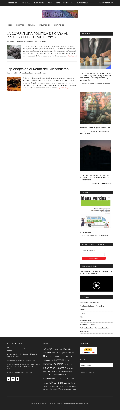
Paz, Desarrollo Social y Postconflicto (92, 306)
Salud (81, 317)
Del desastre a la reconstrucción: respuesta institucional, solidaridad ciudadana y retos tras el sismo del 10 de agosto (23, 366)
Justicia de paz (62, 371)
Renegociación (72, 386)
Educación (69, 364)
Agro (54, 349)
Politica (52, 382)
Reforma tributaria (58, 386)
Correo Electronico (88, 251)
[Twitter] (8, 379)
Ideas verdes (85, 232)
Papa (57, 379)
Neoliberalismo (49, 379)
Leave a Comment (40, 41)
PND (72, 379)
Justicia (54, 371)
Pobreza (45, 383)
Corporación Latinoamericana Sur (60, 14)
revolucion (45, 389)
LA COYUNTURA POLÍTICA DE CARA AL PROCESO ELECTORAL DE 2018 (37, 35)
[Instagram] (13, 379)
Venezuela (67, 389)
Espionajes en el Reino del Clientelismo (38, 69)
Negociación (60, 374)
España (71, 368)
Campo (53, 352)
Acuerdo (47, 348)
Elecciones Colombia (54, 367)
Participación (62, 379)
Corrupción (68, 356)
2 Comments (104, 235)
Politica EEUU (63, 383)
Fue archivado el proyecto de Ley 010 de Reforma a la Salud (96, 272)
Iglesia (48, 371)
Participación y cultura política (89, 302)
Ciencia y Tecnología (69, 352)
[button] (96, 285)
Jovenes (82, 310)
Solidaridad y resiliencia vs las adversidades (19, 372)
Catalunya (60, 352)
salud (50, 389)
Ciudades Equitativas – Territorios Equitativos (95, 328)
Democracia (57, 360)
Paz (69, 378)
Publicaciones (84, 331)
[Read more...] (72, 56)
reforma (50, 386)
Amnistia (57, 349)
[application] (96, 285)
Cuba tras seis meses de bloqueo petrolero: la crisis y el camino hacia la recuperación (96, 177)
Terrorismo (55, 389)
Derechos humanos (86, 321)
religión (66, 386)
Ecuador (65, 364)
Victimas (82, 313)
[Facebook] (17, 379)
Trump (61, 389)
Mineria (51, 375)
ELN (68, 368)
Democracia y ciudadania (88, 324)
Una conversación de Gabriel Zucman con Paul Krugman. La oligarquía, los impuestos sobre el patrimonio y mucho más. (96, 76)
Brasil (62, 349)
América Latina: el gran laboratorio (95, 128)
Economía (58, 364)
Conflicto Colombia (53, 356)
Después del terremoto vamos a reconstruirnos (21, 360)
